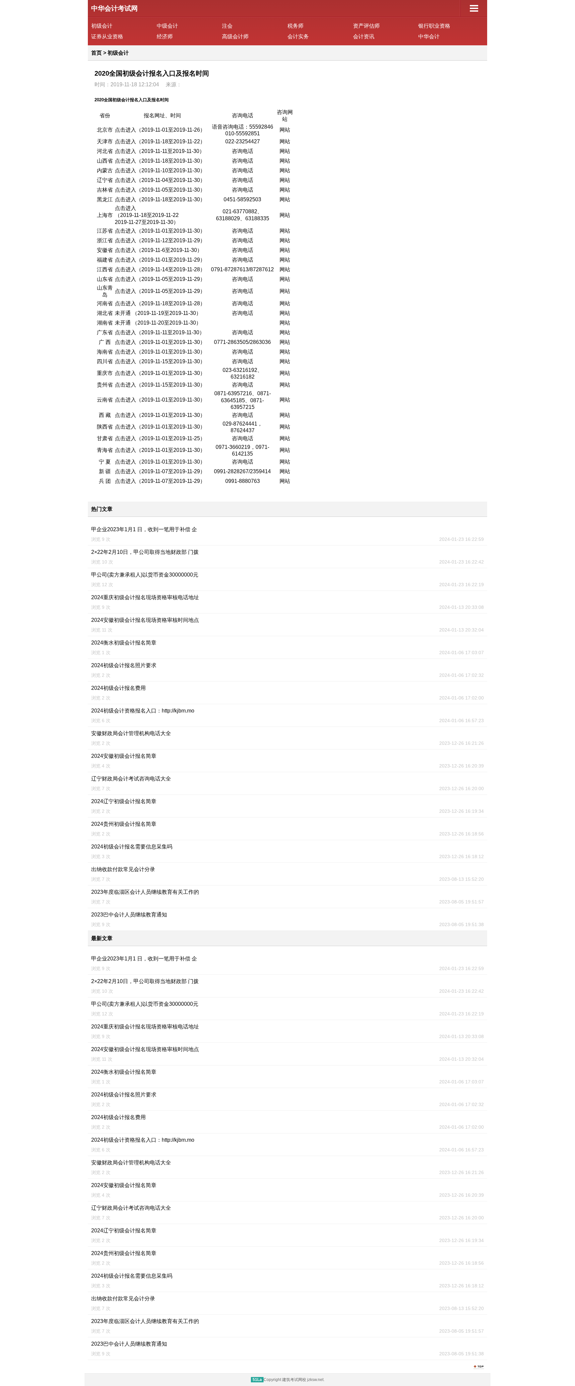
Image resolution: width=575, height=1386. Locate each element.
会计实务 (298, 36)
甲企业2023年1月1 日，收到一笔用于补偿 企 (144, 529)
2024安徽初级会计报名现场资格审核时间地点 (145, 620)
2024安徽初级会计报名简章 (123, 756)
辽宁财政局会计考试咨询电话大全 (131, 778)
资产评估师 (366, 26)
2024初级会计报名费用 (118, 688)
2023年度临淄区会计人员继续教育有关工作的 (145, 892)
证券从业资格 (107, 36)
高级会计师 (235, 36)
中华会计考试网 (114, 8)
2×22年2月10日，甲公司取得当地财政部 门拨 (145, 552)
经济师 (165, 36)
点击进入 (125, 130)
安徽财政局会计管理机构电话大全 (131, 733)
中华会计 (429, 36)
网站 (285, 130)
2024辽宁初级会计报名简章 (123, 801)
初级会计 (101, 26)
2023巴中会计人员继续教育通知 (129, 914)
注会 (227, 26)
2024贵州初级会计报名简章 (123, 824)
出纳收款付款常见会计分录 (123, 869)
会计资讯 (363, 36)
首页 (96, 53)
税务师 (295, 26)
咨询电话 (242, 151)
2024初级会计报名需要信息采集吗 (131, 846)
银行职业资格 (434, 26)
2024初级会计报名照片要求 (123, 665)
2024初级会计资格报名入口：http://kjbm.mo (142, 710)
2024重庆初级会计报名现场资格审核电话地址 (145, 597)
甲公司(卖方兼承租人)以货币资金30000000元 (144, 575)
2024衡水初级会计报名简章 (123, 643)
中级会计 (167, 26)
